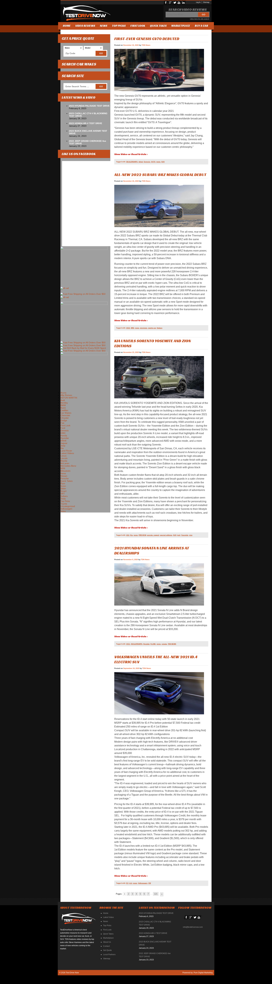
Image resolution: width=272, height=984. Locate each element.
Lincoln (64, 458)
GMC (63, 433)
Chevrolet (65, 415)
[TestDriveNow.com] (79, 920)
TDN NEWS (172, 644)
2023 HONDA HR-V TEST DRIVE (85, 123)
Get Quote (107, 950)
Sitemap (206, 2)
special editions (166, 535)
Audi (62, 400)
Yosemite (184, 535)
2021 (128, 644)
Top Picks (119, 25)
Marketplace (180, 25)
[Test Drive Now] (85, 13)
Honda (63, 435)
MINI (62, 468)
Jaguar (63, 443)
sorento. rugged (153, 535)
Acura (63, 392)
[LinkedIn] (183, 2)
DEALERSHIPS (132, 162)
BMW (63, 405)
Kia (131, 535)
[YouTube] (179, 2)
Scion (63, 486)
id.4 (130, 883)
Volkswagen (142, 883)
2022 (128, 328)
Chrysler (64, 418)
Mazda (63, 461)
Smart (63, 491)
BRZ (132, 328)
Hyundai (146, 644)
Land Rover (66, 450)
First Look (137, 25)
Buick (63, 408)
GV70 (153, 162)
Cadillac (64, 410)
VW (149, 883)
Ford (62, 428)
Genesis (147, 162)
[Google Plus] (170, 2)
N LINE (153, 644)
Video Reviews (85, 25)
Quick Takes (158, 25)
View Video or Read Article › (131, 154)
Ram (62, 483)
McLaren (64, 463)
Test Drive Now (72, 973)
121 (155, 894)
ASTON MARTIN (68, 397)
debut (141, 162)
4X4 (127, 535)
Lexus (63, 455)
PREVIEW (142, 535)
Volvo (63, 511)
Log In (198, 2)
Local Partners (109, 954)
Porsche (64, 478)
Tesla (63, 498)
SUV (163, 162)
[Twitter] (174, 2)
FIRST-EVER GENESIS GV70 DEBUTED (146, 38)
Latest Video (108, 917)
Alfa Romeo (66, 395)
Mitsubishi (65, 471)
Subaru (159, 328)
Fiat (62, 423)
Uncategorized (67, 506)
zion (190, 535)
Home (67, 25)
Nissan (63, 476)
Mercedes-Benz (68, 466)
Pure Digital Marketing (203, 973)
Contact (106, 946)
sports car (152, 328)
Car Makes (65, 413)
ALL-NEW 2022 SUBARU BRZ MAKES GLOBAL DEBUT (160, 174)
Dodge (63, 420)
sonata (164, 644)
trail (178, 535)
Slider (63, 488)
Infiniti (63, 440)
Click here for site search (199, 19)
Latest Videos (67, 453)
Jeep (62, 445)
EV (127, 883)
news (158, 162)
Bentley (64, 402)
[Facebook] (165, 2)
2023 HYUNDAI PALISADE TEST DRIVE (89, 106)
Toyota (63, 503)
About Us (107, 942)
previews (143, 328)
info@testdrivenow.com (193, 927)
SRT (62, 493)
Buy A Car (201, 25)
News (103, 25)
